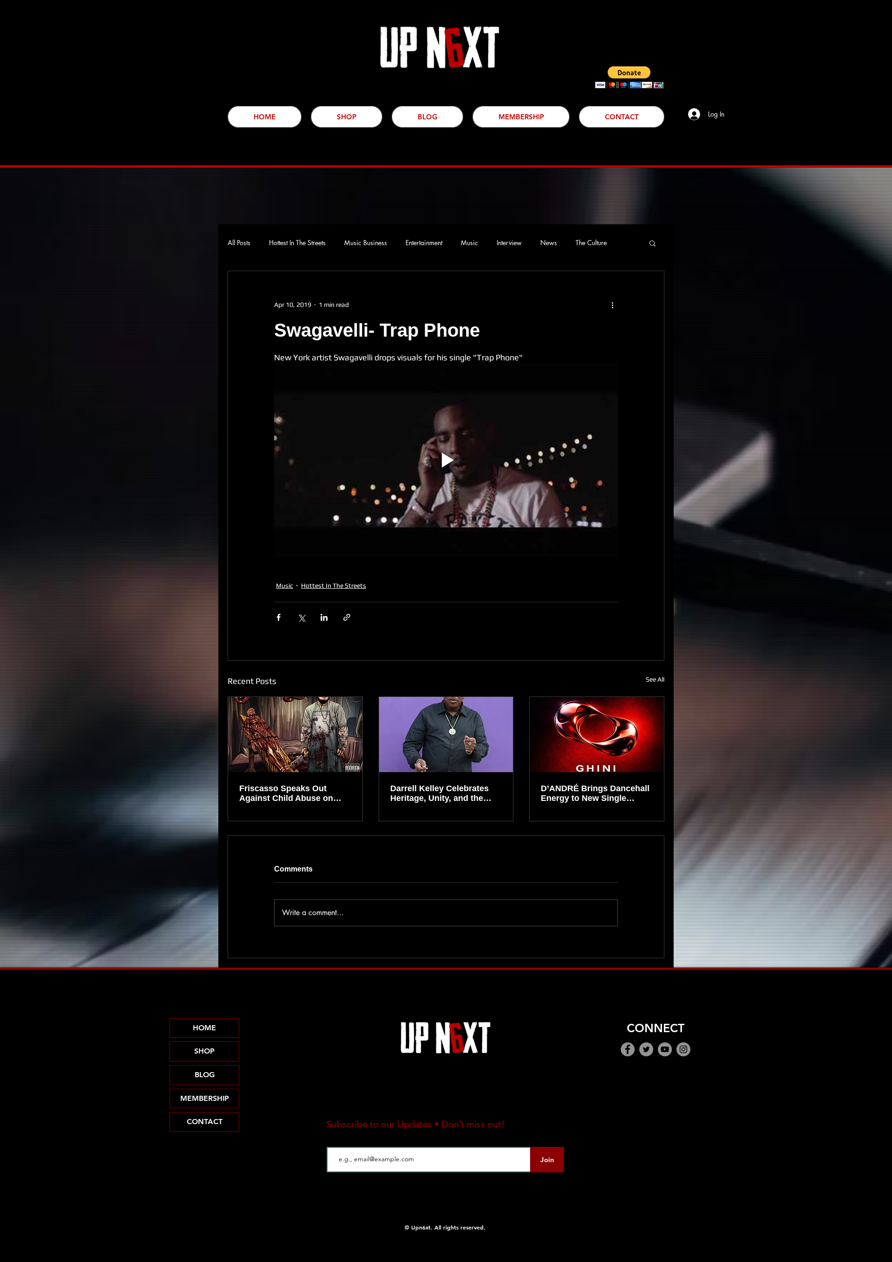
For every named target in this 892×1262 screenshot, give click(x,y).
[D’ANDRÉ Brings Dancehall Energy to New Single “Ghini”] (597, 734)
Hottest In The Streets (297, 242)
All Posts (239, 242)
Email (335, 1139)
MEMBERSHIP (204, 1098)
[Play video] (446, 460)
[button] (629, 77)
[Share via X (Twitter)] (301, 617)
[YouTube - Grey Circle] (665, 1049)
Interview (509, 242)
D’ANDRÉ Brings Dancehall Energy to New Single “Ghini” (595, 793)
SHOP (204, 1051)
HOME (204, 1027)
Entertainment (424, 242)
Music (469, 242)
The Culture (591, 242)
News (548, 242)
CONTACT (205, 1121)
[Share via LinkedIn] (324, 617)
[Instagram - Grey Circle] (683, 1049)
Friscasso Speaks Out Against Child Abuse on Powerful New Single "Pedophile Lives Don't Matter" (286, 793)
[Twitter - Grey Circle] (646, 1049)
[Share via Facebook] (278, 617)
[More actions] (612, 304)
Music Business (365, 242)
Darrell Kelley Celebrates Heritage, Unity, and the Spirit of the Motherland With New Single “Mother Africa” (440, 793)
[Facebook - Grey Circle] (628, 1049)
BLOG (205, 1074)
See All (655, 679)
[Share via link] (346, 617)
